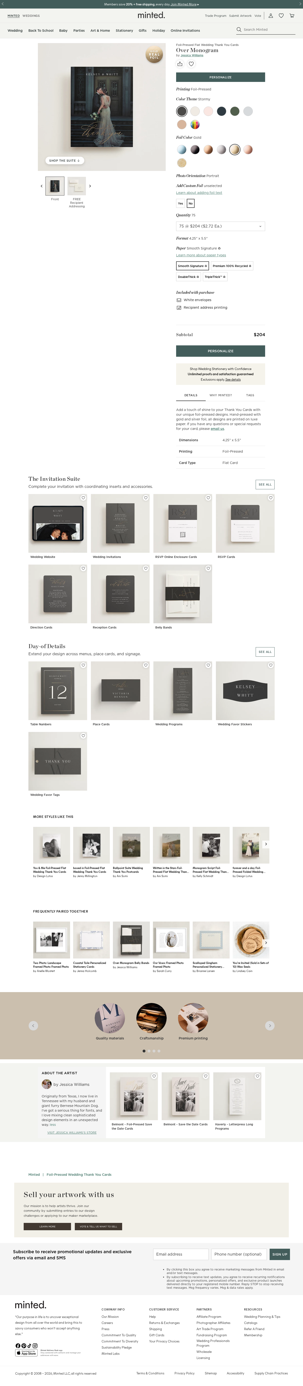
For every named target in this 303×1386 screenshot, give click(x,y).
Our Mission (110, 1316)
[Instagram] (35, 1345)
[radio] (180, 203)
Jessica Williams (192, 55)
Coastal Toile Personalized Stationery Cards (89, 964)
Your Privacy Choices (164, 1341)
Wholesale (204, 1351)
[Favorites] (281, 15)
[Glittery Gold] (181, 163)
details (191, 395)
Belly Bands (163, 627)
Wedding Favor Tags (45, 795)
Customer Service (164, 1309)
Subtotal (184, 334)
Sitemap (211, 1373)
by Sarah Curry (162, 971)
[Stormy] (181, 111)
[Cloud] (248, 111)
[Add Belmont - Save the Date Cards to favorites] (206, 1076)
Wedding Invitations (107, 557)
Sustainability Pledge (117, 1347)
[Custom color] (195, 124)
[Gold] (235, 149)
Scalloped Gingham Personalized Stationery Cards (207, 964)
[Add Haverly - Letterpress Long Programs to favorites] (257, 1076)
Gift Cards (156, 1335)
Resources (253, 1309)
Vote (257, 16)
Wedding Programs (169, 724)
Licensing (203, 1357)
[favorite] (191, 64)
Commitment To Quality (119, 1335)
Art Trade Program (209, 1329)
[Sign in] (271, 15)
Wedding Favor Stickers (235, 724)
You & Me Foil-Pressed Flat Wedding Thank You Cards (49, 869)
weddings (31, 16)
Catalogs (250, 1322)
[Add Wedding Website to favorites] (83, 498)
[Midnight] (221, 111)
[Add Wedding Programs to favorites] (208, 665)
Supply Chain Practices (271, 1373)
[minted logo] (151, 15)
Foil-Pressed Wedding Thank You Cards (79, 1175)
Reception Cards (104, 627)
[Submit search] (239, 29)
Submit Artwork (240, 16)
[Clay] (181, 124)
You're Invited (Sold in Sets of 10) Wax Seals (251, 964)
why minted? (220, 395)
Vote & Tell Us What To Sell (98, 1226)
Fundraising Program (211, 1335)
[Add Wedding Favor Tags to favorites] (83, 736)
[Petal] (208, 111)
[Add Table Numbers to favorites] (83, 665)
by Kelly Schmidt (203, 876)
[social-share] (180, 64)
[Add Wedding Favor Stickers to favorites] (271, 665)
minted (14, 16)
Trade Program (215, 16)
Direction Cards (41, 627)
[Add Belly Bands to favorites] (208, 568)
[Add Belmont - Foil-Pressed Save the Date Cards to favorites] (154, 1076)
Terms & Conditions (150, 1373)
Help (152, 1316)
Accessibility (235, 1373)
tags (250, 395)
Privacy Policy (184, 1373)
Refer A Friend (254, 1329)
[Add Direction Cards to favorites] (83, 568)
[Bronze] (208, 149)
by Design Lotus (43, 876)
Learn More (47, 1226)
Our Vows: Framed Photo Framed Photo (168, 964)
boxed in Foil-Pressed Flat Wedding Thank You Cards (89, 869)
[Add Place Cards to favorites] (146, 665)
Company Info (113, 1309)
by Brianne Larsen (204, 971)
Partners (204, 1309)
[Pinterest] (24, 1345)
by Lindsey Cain (242, 971)
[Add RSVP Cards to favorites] (271, 498)
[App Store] (26, 1354)
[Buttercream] (195, 111)
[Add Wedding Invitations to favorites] (146, 498)
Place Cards (101, 724)
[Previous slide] (41, 186)
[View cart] (291, 15)
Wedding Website (42, 557)
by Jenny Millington (85, 876)
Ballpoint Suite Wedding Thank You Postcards (128, 869)
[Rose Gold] (248, 149)
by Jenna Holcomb (85, 971)
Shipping (155, 1329)
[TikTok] (29, 1345)
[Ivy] (235, 111)
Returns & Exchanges (164, 1322)
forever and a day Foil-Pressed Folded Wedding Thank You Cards (248, 869)
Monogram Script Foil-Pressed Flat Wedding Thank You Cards (210, 869)
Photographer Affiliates (213, 1322)
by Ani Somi (120, 876)
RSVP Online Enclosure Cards (176, 557)
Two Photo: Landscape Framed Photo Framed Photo (51, 964)
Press (105, 1329)
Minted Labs (111, 1353)
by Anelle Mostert (44, 971)
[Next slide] (90, 186)
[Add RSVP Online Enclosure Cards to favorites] (208, 498)
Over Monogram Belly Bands (131, 963)
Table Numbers (40, 724)
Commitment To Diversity (120, 1341)
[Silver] (221, 149)
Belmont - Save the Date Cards (186, 1124)
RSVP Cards (226, 557)
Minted (34, 1175)
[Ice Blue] (181, 149)
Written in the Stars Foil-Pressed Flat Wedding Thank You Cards (170, 869)
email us (217, 429)
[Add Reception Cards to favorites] (146, 568)
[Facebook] (18, 1345)
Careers (107, 1322)
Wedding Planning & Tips (262, 1316)
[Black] (195, 149)
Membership (253, 1335)
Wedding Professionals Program (213, 1343)
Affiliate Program (208, 1316)
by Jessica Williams (125, 967)
